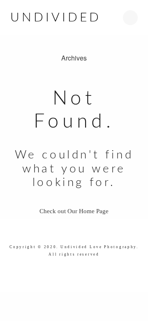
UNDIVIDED (55, 18)
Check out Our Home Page (74, 211)
